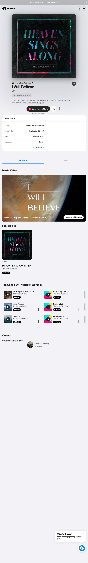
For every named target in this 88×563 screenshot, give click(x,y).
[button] (86, 2)
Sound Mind (58, 304)
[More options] (59, 109)
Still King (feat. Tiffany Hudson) (25, 292)
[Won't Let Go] (48, 319)
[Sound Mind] (48, 307)
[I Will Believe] (74, 84)
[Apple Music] (6, 273)
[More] (38, 297)
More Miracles (18, 304)
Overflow (16, 316)
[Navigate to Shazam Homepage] (8, 8)
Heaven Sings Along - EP (34, 103)
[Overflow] (8, 319)
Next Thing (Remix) (61, 292)
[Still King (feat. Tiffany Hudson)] (8, 295)
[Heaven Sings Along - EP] (17, 252)
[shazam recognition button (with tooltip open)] (82, 548)
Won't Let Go (58, 316)
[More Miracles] (8, 307)
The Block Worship (20, 294)
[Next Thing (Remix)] (48, 295)
